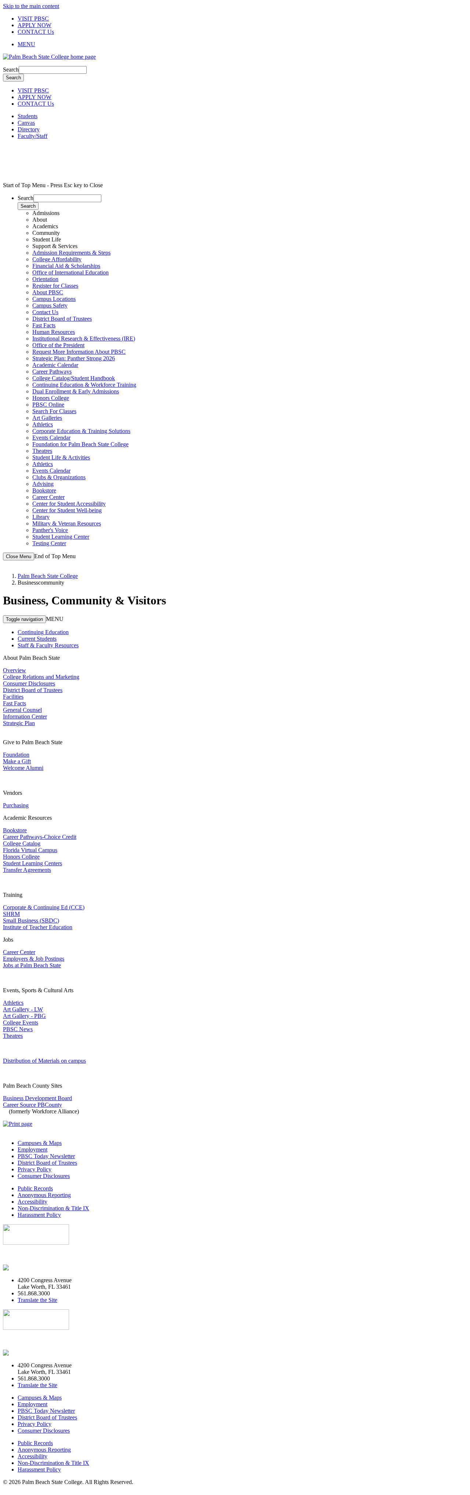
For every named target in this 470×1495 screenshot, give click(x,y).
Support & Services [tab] (54, 246)
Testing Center (49, 543)
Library (41, 517)
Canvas (26, 123)
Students (27, 116)
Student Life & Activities (61, 457)
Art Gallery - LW (23, 1009)
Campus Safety (50, 305)
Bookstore (44, 490)
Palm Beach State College (48, 576)
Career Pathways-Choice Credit (39, 837)
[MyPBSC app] (24, 1268)
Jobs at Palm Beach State (32, 965)
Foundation (16, 755)
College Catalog (21, 843)
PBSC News (18, 1029)
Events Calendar (51, 437)
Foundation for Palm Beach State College (80, 444)
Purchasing (16, 805)
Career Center (48, 497)
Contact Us (45, 312)
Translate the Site (37, 1300)
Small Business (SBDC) (31, 920)
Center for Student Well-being (67, 510)
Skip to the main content (31, 6)
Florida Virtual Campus (30, 850)
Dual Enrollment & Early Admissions (75, 391)
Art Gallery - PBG (24, 1016)
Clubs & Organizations (59, 477)
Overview (14, 670)
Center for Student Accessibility (69, 504)
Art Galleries (47, 418)
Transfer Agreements (27, 870)
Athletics (42, 424)
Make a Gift (17, 761)
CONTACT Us (36, 32)
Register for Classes (55, 286)
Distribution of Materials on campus (44, 1061)
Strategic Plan (19, 723)
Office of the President (58, 345)
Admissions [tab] (45, 213)
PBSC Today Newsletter (46, 1156)
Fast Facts (43, 325)
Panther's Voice (50, 530)
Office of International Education (70, 272)
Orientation (45, 279)
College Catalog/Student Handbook (73, 378)
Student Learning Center (60, 537)
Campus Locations (54, 299)
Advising (43, 484)
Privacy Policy (34, 1169)
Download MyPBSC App (33, 1255)
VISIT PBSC (33, 18)
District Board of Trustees (62, 319)
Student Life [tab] (46, 239)
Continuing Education (43, 632)
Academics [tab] (45, 226)
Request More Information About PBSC (79, 352)
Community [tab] (46, 233)
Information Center (25, 716)
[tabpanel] (242, 269)
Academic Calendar (55, 365)
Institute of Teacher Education (37, 927)
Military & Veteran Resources (66, 523)
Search (11, 69)
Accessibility (32, 1201)
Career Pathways (52, 371)
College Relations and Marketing (41, 677)
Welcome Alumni (23, 768)
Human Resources (53, 332)
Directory (29, 129)
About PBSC (47, 292)
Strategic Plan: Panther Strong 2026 (73, 358)
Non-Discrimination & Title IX (53, 1208)
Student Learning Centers (32, 863)
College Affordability (57, 259)
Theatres (42, 451)
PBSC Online (48, 404)
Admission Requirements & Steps (71, 253)
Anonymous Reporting (44, 1195)
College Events (20, 1022)
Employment (32, 1149)
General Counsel (22, 710)
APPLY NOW (34, 25)
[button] (242, 44)
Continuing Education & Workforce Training (84, 385)
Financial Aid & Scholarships (66, 266)
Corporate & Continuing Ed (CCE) (43, 907)
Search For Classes (54, 411)
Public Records (35, 1188)
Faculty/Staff (32, 136)
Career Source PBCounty (32, 1105)
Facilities (13, 697)
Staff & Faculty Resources (48, 645)
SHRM (11, 914)
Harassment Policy (39, 1215)
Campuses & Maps (40, 1143)
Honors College (50, 398)
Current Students (37, 639)
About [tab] (39, 220)
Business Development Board (37, 1098)
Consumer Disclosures (29, 683)
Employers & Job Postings (33, 959)
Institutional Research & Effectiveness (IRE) (83, 338)
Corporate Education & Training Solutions (81, 431)
